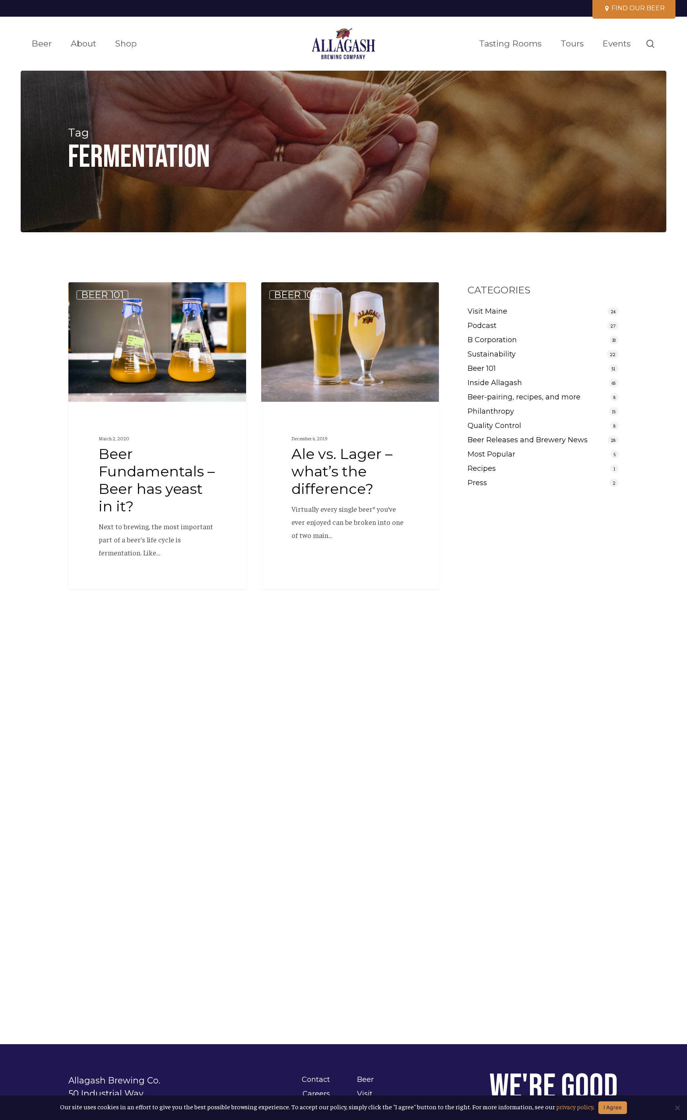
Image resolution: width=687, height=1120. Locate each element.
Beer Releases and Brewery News (528, 440)
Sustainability (492, 354)
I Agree (613, 1107)
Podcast (482, 325)
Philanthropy (491, 411)
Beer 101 (102, 295)
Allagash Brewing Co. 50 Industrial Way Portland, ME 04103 (114, 1093)
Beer (365, 1079)
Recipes (482, 468)
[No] (677, 1108)
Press (477, 482)
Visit (365, 1093)
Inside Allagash (495, 382)
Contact (316, 1079)
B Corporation (492, 339)
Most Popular (491, 454)
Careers (316, 1093)
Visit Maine (487, 311)
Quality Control (494, 425)
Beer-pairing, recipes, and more (524, 397)
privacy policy (574, 1106)
